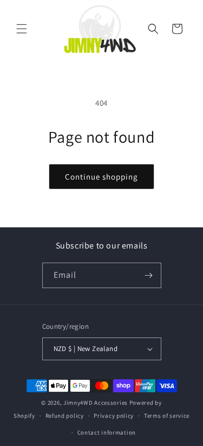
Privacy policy (114, 415)
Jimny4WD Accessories (95, 402)
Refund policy (64, 415)
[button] (22, 29)
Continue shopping (101, 176)
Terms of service (166, 415)
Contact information (106, 432)
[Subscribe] (149, 275)
